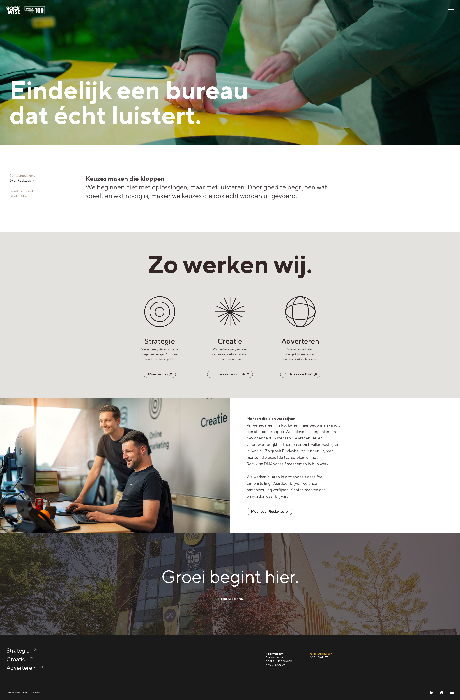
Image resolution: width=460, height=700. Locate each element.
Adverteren (21, 667)
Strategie (17, 650)
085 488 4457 (18, 196)
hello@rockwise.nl (21, 191)
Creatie (15, 659)
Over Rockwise (20, 180)
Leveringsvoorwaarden (16, 692)
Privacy (36, 692)
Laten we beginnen (232, 598)
